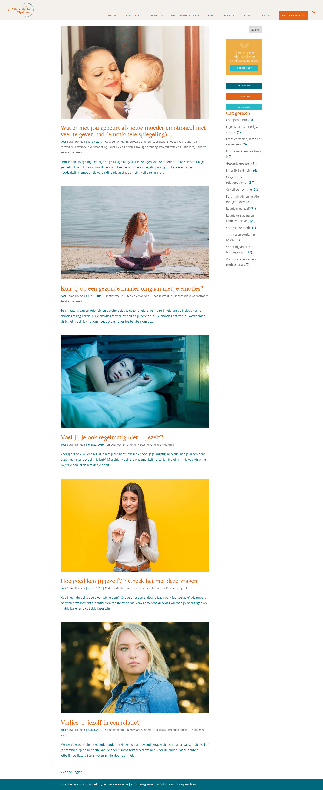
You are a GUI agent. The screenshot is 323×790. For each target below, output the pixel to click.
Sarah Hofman (76, 141)
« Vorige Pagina (71, 772)
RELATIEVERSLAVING (184, 15)
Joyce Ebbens (188, 784)
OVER (210, 15)
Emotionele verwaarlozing (91, 147)
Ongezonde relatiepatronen (191, 296)
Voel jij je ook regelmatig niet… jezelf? (112, 437)
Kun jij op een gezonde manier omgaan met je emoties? (132, 288)
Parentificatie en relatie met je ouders (182, 147)
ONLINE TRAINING (293, 15)
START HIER (133, 15)
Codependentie (114, 141)
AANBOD (155, 15)
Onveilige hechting (146, 147)
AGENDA (228, 15)
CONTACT (267, 15)
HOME (112, 15)
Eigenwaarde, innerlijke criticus (145, 141)
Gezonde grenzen (161, 296)
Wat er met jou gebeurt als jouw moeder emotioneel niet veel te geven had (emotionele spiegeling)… (133, 130)
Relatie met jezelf (71, 152)
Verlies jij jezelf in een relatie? (100, 722)
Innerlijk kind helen (121, 147)
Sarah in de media (238, 228)
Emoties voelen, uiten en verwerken (127, 296)
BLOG (247, 15)
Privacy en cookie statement (110, 784)
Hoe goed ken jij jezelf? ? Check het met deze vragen (129, 580)
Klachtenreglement (143, 784)
